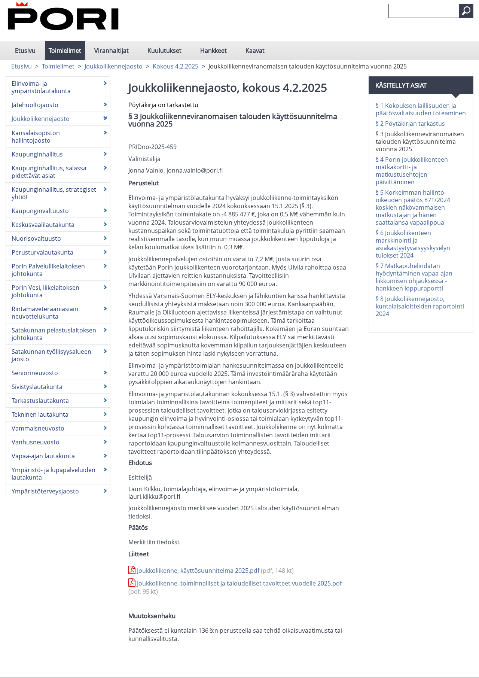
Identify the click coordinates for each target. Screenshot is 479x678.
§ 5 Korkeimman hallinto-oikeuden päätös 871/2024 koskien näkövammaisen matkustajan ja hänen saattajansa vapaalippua (413, 207)
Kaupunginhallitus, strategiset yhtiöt (54, 193)
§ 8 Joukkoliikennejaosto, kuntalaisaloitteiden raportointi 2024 (420, 306)
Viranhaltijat (111, 50)
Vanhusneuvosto (36, 442)
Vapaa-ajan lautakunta (43, 456)
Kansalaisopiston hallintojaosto (36, 137)
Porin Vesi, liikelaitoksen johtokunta (45, 291)
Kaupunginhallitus (37, 154)
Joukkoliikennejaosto (114, 66)
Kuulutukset (164, 50)
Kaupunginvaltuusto (40, 211)
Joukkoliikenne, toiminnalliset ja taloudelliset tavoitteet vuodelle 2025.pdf (235, 587)
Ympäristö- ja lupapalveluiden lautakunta (53, 473)
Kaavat (255, 50)
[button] (466, 11)
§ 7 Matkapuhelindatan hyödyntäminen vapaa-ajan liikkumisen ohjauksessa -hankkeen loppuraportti (414, 277)
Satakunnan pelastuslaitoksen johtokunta (54, 334)
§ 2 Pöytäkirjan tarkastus (410, 123)
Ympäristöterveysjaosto (45, 491)
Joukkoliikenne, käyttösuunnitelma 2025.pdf (214, 570)
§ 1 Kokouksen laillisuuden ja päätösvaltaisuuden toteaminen (421, 109)
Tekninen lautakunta (40, 414)
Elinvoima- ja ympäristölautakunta (41, 87)
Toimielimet (65, 50)
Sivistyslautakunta (37, 387)
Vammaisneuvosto (38, 428)
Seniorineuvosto (35, 373)
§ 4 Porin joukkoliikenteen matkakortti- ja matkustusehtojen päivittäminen (412, 171)
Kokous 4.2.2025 (175, 66)
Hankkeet (213, 50)
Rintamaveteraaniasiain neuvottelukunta (45, 312)
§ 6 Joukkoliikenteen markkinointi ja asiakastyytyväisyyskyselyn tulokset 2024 (413, 244)
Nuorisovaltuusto (36, 238)
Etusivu (25, 50)
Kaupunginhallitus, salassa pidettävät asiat (49, 172)
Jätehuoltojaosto (35, 105)
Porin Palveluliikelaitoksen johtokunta (48, 270)
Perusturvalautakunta (42, 252)
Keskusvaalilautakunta (43, 225)
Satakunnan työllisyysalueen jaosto (51, 355)
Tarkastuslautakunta (40, 400)
